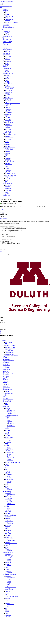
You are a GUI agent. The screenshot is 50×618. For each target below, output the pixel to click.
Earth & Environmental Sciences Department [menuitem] (9, 133)
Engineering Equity (5, 386)
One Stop (3, 2)
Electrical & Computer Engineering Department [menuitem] (9, 147)
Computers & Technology (6, 359)
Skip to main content (2, 0)
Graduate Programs (4, 361)
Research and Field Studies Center (11, 426)
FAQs (4, 378)
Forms (6, 346)
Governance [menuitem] (4, 60)
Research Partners (5, 364)
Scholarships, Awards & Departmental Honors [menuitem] (10, 79)
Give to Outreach (5, 379)
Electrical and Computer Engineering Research (11, 543)
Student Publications (9, 561)
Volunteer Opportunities (6, 377)
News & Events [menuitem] (5, 62)
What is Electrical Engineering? (9, 537)
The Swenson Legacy (6, 405)
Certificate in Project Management (11, 478)
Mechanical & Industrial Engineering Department (9, 574)
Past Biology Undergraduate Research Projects (12, 415)
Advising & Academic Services (7, 344)
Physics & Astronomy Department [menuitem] (7, 183)
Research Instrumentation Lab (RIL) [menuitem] (7, 36)
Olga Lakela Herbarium (9, 421)
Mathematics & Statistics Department (8, 552)
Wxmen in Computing (9, 501)
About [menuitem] (2, 46)
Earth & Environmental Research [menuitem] (9, 137)
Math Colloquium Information (8, 562)
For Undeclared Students (10, 350)
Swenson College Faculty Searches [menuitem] (7, 55)
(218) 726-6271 (2, 209)
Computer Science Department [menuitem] (7, 121)
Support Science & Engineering (7, 400)
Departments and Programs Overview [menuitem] (8, 73)
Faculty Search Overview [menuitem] (8, 56)
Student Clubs (5, 356)
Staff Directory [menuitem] (7, 33)
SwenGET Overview (7, 402)
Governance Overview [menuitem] (8, 61)
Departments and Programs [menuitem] (5, 72)
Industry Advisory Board (8, 510)
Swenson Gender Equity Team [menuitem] (7, 68)
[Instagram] (25, 331)
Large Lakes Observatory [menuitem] (6, 195)
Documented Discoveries (11, 423)
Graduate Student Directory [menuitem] (8, 82)
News (2, 327)
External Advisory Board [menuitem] (8, 138)
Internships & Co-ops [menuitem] (6, 18)
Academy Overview (7, 383)
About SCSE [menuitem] (5, 47)
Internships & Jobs (7, 466)
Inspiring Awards (7, 384)
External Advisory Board (8, 524)
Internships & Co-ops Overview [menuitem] (9, 19)
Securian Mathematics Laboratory (9, 555)
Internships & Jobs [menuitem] (7, 107)
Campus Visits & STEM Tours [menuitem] (7, 39)
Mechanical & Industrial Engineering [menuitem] (9, 172)
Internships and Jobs (7, 485)
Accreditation (5, 385)
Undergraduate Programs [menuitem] (8, 76)
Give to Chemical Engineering (8, 449)
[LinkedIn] (25, 332)
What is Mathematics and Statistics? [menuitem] (9, 161)
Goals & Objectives (9, 559)
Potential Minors (9, 602)
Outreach (6, 469)
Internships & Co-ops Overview (9, 352)
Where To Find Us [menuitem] (7, 86)
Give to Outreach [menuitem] (5, 45)
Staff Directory (7, 367)
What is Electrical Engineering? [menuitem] (9, 148)
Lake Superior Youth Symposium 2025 (8, 373)
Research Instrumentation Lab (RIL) (7, 370)
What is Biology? (7, 409)
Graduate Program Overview (10, 457)
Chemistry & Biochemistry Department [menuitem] (8, 98)
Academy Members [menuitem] (7, 51)
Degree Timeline (9, 520)
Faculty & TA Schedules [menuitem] (8, 129)
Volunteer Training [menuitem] (5, 44)
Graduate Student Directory (8, 429)
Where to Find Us (9, 586)
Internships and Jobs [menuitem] (7, 117)
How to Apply (8, 605)
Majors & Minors (5, 341)
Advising (3, 325)
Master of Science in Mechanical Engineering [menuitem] (10, 175)
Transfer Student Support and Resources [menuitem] (10, 16)
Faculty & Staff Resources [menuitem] (6, 54)
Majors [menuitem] (6, 11)
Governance (4, 394)
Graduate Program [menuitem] (7, 186)
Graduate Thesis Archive (10, 523)
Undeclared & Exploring (8, 349)
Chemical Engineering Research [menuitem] (9, 90)
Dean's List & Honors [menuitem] (7, 17)
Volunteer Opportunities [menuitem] (6, 43)
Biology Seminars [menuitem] (7, 78)
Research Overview (5, 363)
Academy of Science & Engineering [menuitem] (7, 49)
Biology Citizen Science (6, 372)
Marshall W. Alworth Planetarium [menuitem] (7, 41)
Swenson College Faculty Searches (7, 389)
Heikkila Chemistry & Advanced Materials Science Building (10, 368)
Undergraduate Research (10, 413)
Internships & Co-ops (6, 351)
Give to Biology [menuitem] (7, 85)
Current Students (4, 340)
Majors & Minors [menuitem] (5, 10)
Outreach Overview (5, 371)
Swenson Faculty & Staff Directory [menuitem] (7, 67)
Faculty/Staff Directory (6, 362)
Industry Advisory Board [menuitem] (8, 131)
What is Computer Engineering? (9, 538)
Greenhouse (8, 420)
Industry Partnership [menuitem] (7, 34)
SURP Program (8, 455)
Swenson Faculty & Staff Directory (7, 401)
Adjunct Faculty (7, 528)
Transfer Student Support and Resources (10, 348)
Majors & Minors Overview (8, 342)
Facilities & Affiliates (7, 417)
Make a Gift (1, 333)
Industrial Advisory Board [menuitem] (8, 119)
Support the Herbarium (11, 425)
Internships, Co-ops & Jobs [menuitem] (8, 92)
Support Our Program (9, 585)
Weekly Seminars (7, 397)
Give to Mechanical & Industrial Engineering (12, 596)
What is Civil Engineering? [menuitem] (8, 112)
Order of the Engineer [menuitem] (6, 25)
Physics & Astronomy (7, 598)
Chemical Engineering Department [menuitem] (9, 87)
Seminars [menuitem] (6, 102)
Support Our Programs (8, 470)
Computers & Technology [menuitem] (6, 26)
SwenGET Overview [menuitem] (7, 69)
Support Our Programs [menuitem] (8, 109)
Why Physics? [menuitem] (7, 184)
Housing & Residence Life (3, 218)
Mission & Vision (5, 398)
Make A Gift (8, 471)
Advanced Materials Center (6, 365)
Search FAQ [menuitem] (6, 58)
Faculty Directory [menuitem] (7, 81)
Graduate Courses (9, 560)
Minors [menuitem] (6, 12)
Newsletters (8, 432)
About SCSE (5, 380)
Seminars (6, 461)
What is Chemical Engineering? (9, 437)
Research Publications (9, 498)
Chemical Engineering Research (9, 441)
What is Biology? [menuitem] (7, 75)
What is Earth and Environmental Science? (10, 515)
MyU (2, 3)
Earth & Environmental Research (9, 521)
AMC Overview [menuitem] (7, 32)
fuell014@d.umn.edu (3, 208)
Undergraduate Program (8, 438)
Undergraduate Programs (8, 493)
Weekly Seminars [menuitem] (7, 64)
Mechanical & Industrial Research (9, 589)
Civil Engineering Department (8, 473)
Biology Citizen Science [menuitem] (6, 38)
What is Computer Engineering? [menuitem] (9, 149)
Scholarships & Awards (6, 357)
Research (3, 326)
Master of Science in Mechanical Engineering (10, 587)
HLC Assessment (9, 541)
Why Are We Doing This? (8, 391)
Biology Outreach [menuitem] (7, 84)
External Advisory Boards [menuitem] (6, 53)
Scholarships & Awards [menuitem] (6, 24)
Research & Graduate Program (9, 479)
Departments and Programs (5, 406)
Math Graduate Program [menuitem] (8, 163)
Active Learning (5, 382)
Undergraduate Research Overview (9, 354)
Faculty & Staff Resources (8, 430)
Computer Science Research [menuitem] (8, 125)
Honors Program (9, 454)
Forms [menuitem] (6, 15)
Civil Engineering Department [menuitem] (8, 111)
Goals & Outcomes (9, 482)
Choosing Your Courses (9, 411)
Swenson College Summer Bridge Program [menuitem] (8, 27)
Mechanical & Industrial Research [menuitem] (9, 176)
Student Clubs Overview (10, 500)
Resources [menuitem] (6, 70)
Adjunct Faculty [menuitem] (7, 142)
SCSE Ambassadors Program (7, 358)
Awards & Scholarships (8, 525)
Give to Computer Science (10, 512)
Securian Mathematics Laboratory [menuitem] (9, 162)
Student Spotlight (9, 448)
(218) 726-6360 (2, 212)
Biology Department (5, 407)
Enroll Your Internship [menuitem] (7, 20)
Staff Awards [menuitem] (5, 66)
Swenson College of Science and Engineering (6, 6)
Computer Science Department (7, 491)
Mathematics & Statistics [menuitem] (8, 160)
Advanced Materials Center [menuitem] (6, 31)
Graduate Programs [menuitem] (4, 28)
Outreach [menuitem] (3, 37)
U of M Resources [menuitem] (7, 59)
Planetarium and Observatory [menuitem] (8, 190)
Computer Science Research (8, 496)
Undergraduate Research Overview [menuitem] (9, 21)
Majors (6, 343)
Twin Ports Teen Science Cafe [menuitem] (7, 42)
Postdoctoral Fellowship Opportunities (8, 399)
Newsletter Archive (9, 468)
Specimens (9, 424)
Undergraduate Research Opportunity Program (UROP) (12, 355)
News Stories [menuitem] (6, 63)
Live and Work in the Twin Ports (9, 393)
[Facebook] (25, 330)
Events (6, 403)
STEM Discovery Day (6, 376)
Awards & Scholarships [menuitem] (8, 139)
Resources (6, 404)
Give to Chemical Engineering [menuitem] (8, 96)
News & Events (5, 396)
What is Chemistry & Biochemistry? (9, 452)
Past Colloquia (8, 563)
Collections (9, 422)
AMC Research (7, 366)
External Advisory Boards (6, 387)
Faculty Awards (5, 388)
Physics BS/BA (8, 601)
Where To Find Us (7, 435)
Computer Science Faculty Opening (11, 504)
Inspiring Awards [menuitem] (7, 50)
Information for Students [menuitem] (6, 9)
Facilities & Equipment (9, 481)
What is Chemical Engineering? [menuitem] (9, 88)
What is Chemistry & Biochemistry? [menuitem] (9, 99)
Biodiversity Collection (9, 419)
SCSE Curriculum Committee (8, 395)
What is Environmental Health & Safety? (12, 580)
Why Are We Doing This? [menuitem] (8, 57)
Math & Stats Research (8, 564)
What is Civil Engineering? (8, 474)
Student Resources (9, 607)
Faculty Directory (7, 428)
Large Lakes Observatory (6, 369)
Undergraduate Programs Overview (11, 410)
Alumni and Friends (5, 381)
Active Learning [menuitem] (5, 48)
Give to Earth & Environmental (10, 534)
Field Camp (8, 517)
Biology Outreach (7, 433)
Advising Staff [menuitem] (7, 14)
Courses (6, 608)
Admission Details (9, 581)
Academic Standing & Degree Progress (10, 347)
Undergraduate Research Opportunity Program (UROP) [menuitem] (12, 22)
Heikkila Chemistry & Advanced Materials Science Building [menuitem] (12, 103)
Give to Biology (7, 434)
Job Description (7, 390)
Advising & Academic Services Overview (10, 345)
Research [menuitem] (3, 29)
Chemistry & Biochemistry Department (10, 451)
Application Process (9, 480)
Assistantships (8, 606)
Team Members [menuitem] (7, 71)
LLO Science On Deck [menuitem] (6, 40)
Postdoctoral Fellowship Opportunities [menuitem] (8, 65)
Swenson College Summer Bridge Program (8, 360)
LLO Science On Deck (6, 374)
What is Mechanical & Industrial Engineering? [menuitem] (10, 173)
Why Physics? (7, 599)
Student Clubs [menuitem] (5, 23)
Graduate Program (7, 456)
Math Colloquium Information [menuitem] (8, 164)
